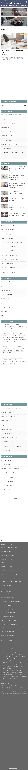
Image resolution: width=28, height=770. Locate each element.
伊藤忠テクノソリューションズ (15, 359)
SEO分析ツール (8, 148)
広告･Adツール (6, 131)
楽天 (4, 648)
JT (10, 361)
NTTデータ (5, 352)
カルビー (23, 670)
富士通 (12, 352)
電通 (14, 333)
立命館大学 (23, 361)
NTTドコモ (23, 326)
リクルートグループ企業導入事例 (10, 259)
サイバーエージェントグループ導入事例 (12, 242)
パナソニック (6, 326)
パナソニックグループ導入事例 (9, 255)
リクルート (11, 335)
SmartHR (15, 337)
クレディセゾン (6, 357)
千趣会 (14, 328)
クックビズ (5, 339)
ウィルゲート (20, 350)
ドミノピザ (19, 344)
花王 (24, 339)
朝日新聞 (22, 337)
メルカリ (12, 339)
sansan (5, 350)
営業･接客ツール (7, 127)
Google (18, 335)
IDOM (4, 341)
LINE (4, 337)
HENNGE (5, 346)
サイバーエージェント (7, 324)
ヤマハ (4, 363)
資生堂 (20, 357)
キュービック (6, 344)
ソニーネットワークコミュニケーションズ (11, 670)
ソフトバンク (22, 328)
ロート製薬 (15, 361)
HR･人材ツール (7, 119)
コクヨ (19, 339)
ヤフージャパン (6, 328)
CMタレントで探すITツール (8, 225)
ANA (9, 337)
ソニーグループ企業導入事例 (9, 246)
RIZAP (17, 341)
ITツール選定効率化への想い (8, 229)
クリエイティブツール (8, 123)
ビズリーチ (17, 324)
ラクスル (5, 359)
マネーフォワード (22, 333)
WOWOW (10, 341)
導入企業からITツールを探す (8, 272)
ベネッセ (19, 346)
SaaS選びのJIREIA (14, 3)
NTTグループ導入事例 (7, 238)
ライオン (12, 346)
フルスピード (12, 363)
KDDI (9, 648)
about (2, 315)
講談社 (4, 335)
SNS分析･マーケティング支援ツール (13, 152)
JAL (24, 335)
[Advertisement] (14, 82)
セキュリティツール (9, 140)
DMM (15, 648)
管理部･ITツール (24, 5)
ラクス (4, 361)
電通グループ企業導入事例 (8, 267)
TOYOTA (14, 357)
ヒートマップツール (9, 157)
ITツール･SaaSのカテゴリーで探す (11, 114)
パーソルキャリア (6, 333)
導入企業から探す (4, 5)
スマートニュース (6, 348)
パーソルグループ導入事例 (8, 250)
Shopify (22, 348)
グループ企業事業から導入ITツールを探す (11, 234)
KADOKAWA (12, 350)
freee (12, 344)
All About (15, 348)
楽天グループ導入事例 (7, 263)
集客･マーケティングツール (14, 5)
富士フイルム (14, 326)
